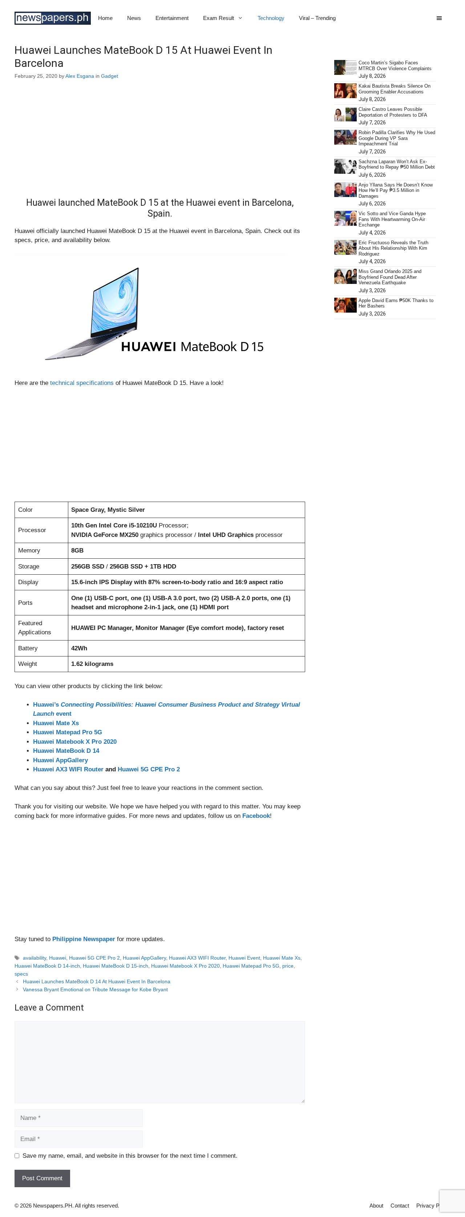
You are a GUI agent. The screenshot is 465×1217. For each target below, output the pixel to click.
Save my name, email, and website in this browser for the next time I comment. (130, 1155)
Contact (400, 1205)
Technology (271, 18)
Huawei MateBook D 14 (66, 750)
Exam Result (218, 18)
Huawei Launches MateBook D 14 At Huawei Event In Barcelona (96, 981)
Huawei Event (244, 958)
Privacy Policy (433, 1205)
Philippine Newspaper (83, 939)
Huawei (57, 958)
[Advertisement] (160, 143)
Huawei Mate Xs (56, 723)
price (288, 966)
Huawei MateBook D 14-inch (47, 966)
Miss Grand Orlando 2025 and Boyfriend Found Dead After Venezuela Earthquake (390, 277)
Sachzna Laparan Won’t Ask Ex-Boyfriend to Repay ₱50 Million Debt (397, 164)
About (376, 1205)
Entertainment (172, 18)
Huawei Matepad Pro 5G (67, 732)
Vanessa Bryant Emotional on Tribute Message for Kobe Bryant (95, 989)
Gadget (109, 76)
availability (34, 958)
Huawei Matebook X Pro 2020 (75, 741)
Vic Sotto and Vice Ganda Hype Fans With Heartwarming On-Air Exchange (392, 219)
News (134, 18)
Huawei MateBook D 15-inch (115, 966)
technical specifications (82, 382)
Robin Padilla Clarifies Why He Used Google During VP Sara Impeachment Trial (397, 138)
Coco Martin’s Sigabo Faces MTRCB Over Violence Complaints (395, 65)
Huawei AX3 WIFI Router (68, 769)
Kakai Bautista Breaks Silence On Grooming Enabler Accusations (394, 89)
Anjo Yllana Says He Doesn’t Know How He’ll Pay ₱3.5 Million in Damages (396, 190)
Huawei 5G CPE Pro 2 (149, 769)
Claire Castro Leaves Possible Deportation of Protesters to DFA (393, 112)
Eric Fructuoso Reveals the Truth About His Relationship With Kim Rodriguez (393, 248)
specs (21, 974)
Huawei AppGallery (60, 760)
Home (105, 18)
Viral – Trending (317, 18)
